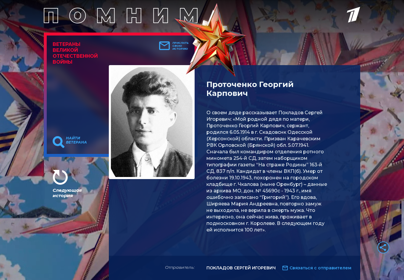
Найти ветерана (76, 140)
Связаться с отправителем (320, 268)
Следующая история (67, 192)
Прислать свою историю (180, 45)
